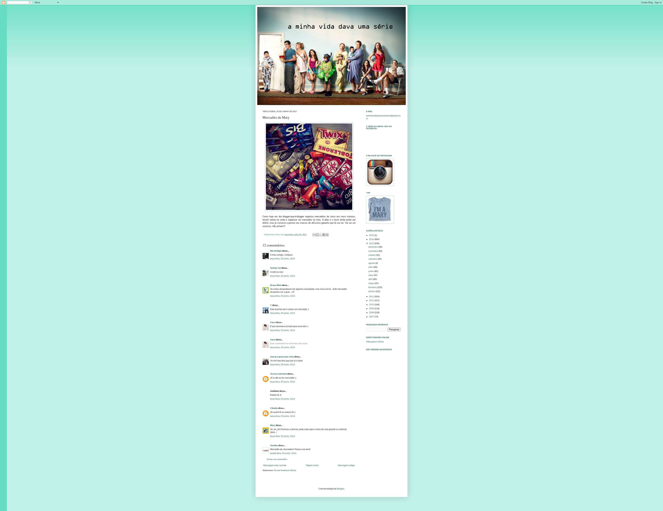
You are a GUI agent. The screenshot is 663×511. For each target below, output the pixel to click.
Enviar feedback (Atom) (285, 470)
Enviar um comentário (277, 459)
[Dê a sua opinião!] (317, 234)
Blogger (340, 489)
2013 (371, 243)
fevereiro (372, 287)
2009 (371, 308)
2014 (371, 239)
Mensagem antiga (346, 465)
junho (371, 271)
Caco (272, 322)
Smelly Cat (275, 268)
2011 (371, 300)
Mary (272, 425)
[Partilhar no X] (320, 234)
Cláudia (274, 408)
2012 (371, 296)
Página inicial (312, 465)
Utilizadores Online (375, 342)
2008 (371, 312)
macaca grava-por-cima (282, 357)
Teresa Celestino (278, 374)
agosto (371, 263)
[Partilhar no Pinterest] (327, 234)
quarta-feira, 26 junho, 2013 (283, 453)
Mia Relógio (276, 251)
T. (271, 305)
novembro (373, 251)
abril (370, 279)
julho (371, 267)
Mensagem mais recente (274, 465)
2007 (371, 317)
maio (371, 275)
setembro (373, 259)
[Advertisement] (383, 401)
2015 (371, 235)
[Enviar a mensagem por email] (314, 234)
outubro (372, 255)
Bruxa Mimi (275, 285)
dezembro (373, 247)
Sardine (274, 445)
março (371, 283)
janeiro (372, 291)
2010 (371, 304)
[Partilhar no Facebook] (324, 234)
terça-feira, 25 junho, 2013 (282, 258)
